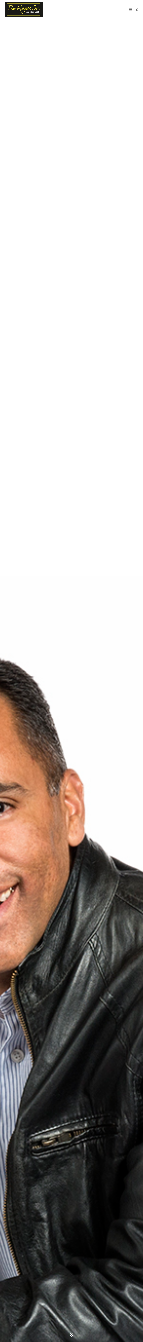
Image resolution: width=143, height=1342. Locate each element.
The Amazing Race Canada (91, 10)
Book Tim (122, 10)
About (71, 10)
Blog (111, 10)
